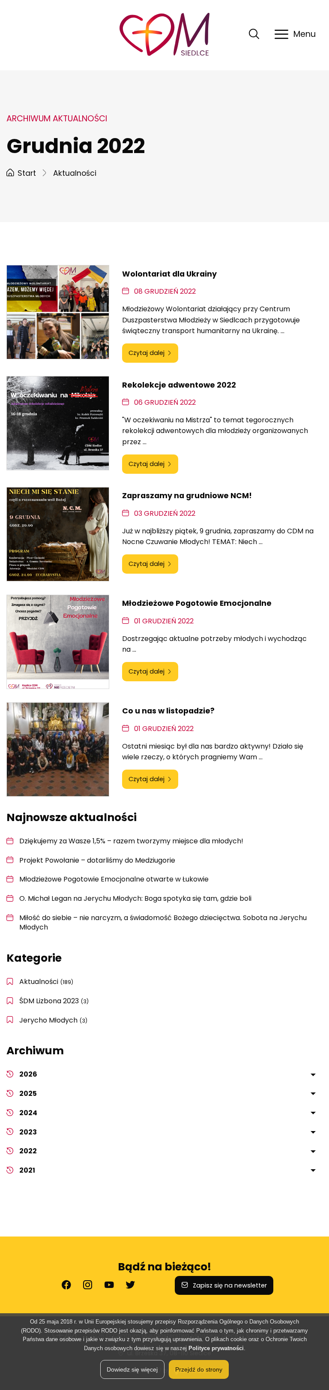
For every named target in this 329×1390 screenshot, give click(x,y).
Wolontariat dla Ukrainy (169, 274)
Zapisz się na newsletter (229, 1285)
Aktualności (46, 982)
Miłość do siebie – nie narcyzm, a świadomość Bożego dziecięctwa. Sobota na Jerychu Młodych (163, 922)
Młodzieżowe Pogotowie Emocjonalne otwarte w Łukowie (114, 879)
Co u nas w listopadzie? (168, 711)
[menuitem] (171, 1074)
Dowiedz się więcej (132, 1369)
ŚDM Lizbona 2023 (54, 1001)
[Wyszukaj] (254, 38)
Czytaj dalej (146, 353)
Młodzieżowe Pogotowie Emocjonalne (197, 603)
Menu (304, 34)
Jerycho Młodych (53, 1020)
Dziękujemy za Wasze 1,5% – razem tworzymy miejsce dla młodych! (131, 841)
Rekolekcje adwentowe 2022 (179, 385)
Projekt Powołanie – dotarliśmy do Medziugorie (97, 860)
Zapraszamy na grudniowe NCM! (187, 495)
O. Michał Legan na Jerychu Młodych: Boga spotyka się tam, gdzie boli (135, 898)
